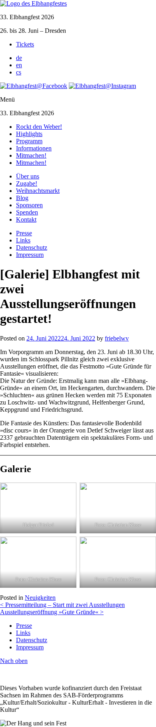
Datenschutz (31, 247)
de (19, 57)
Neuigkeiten (40, 597)
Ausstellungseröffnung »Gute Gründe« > (52, 612)
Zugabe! (26, 183)
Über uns (27, 176)
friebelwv (117, 338)
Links (23, 240)
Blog (22, 197)
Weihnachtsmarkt (38, 190)
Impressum (30, 254)
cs (18, 72)
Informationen (34, 148)
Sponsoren (29, 205)
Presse (24, 233)
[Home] (33, 3)
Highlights (29, 133)
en (19, 65)
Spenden (27, 212)
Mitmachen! (31, 155)
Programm (29, 141)
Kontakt (26, 219)
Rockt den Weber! (39, 126)
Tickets (25, 44)
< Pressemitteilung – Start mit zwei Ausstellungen (62, 604)
